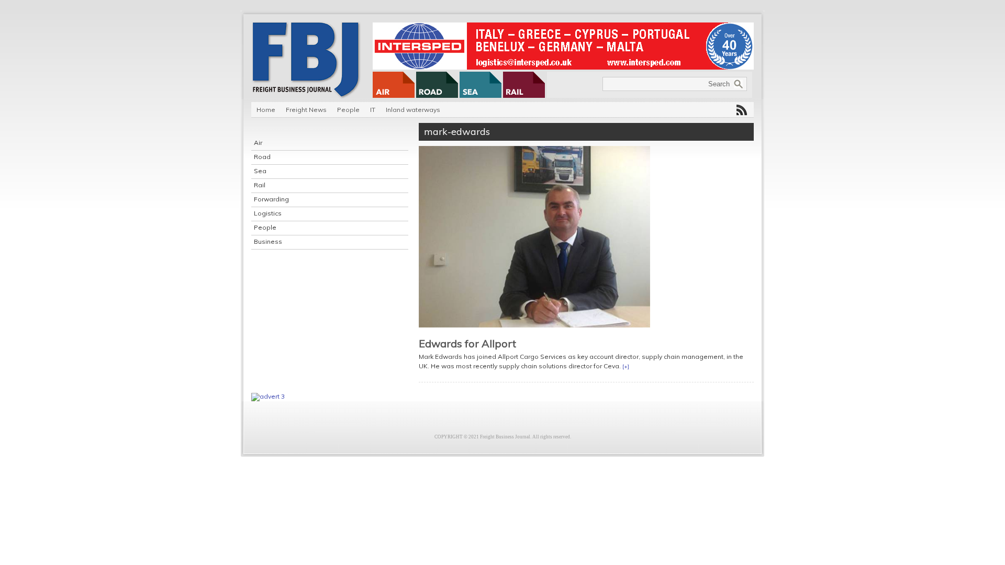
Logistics (268, 213)
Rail (259, 185)
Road (262, 157)
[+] (625, 366)
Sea (260, 171)
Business (268, 241)
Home (265, 110)
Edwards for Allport (467, 343)
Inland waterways (413, 110)
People (348, 110)
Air (258, 142)
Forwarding (271, 199)
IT (372, 110)
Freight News (306, 110)
